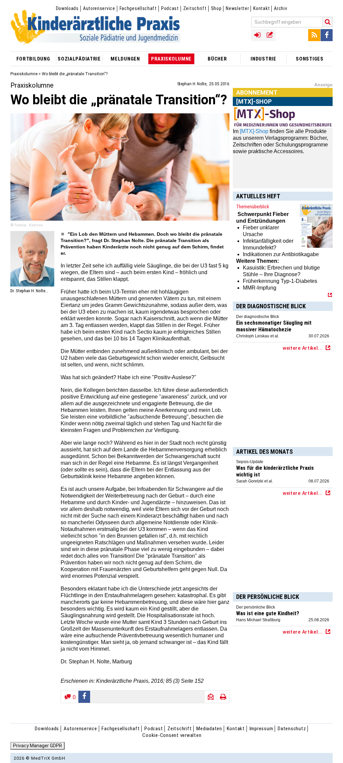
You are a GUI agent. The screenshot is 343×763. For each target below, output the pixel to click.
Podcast (170, 8)
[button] (84, 697)
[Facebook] (327, 35)
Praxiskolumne (24, 74)
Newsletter (237, 8)
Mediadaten (209, 729)
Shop (216, 8)
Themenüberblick (252, 206)
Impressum (261, 729)
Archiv (280, 8)
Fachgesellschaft (138, 8)
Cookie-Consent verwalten (171, 735)
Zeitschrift (195, 8)
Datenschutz (292, 729)
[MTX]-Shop (254, 131)
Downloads (67, 8)
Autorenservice (99, 8)
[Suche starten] (328, 22)
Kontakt (261, 8)
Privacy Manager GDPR (37, 745)
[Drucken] (223, 697)
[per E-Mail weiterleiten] (211, 697)
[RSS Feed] (314, 35)
